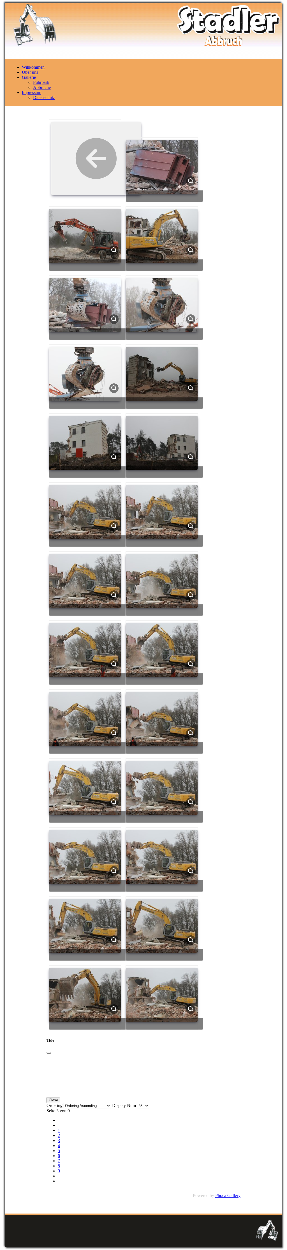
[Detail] (191, 180)
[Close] (49, 1053)
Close (53, 1100)
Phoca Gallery (227, 1195)
